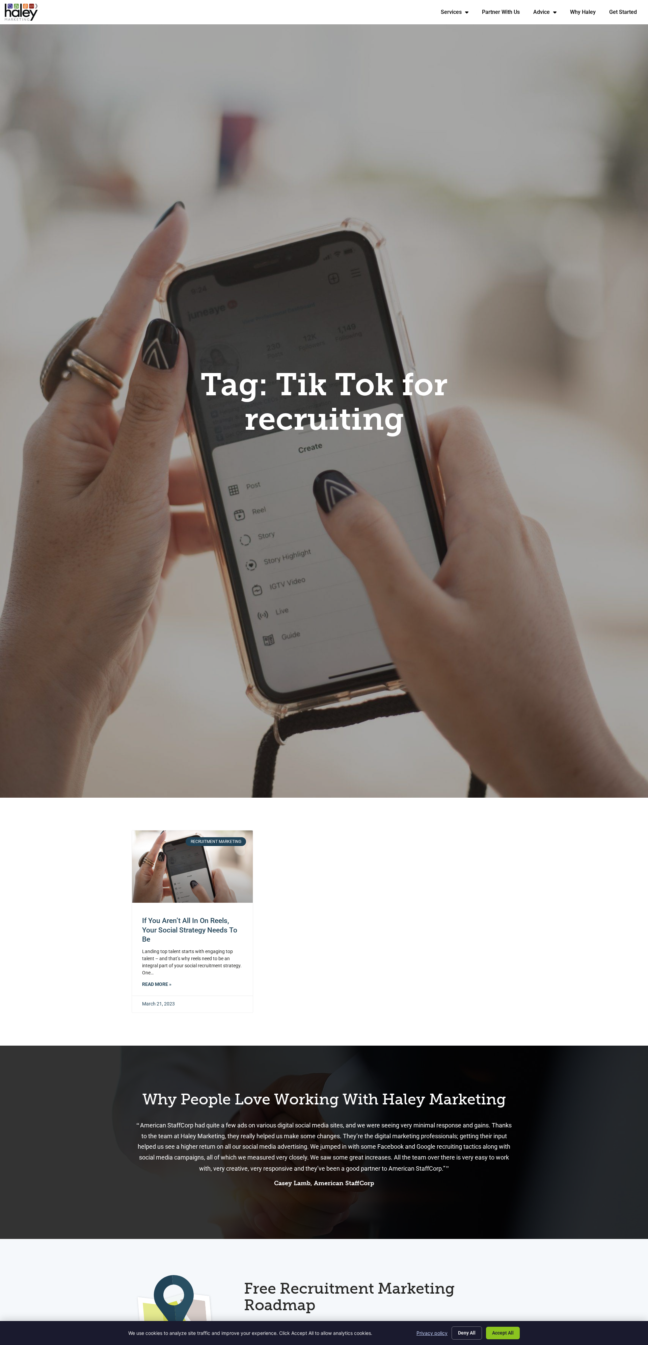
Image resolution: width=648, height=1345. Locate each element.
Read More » (156, 984)
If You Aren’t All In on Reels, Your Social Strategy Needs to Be (189, 930)
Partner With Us (504, 14)
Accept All (503, 1333)
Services (458, 14)
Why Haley (586, 14)
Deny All (467, 1333)
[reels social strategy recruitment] (192, 866)
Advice (548, 14)
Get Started (626, 14)
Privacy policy (432, 1333)
